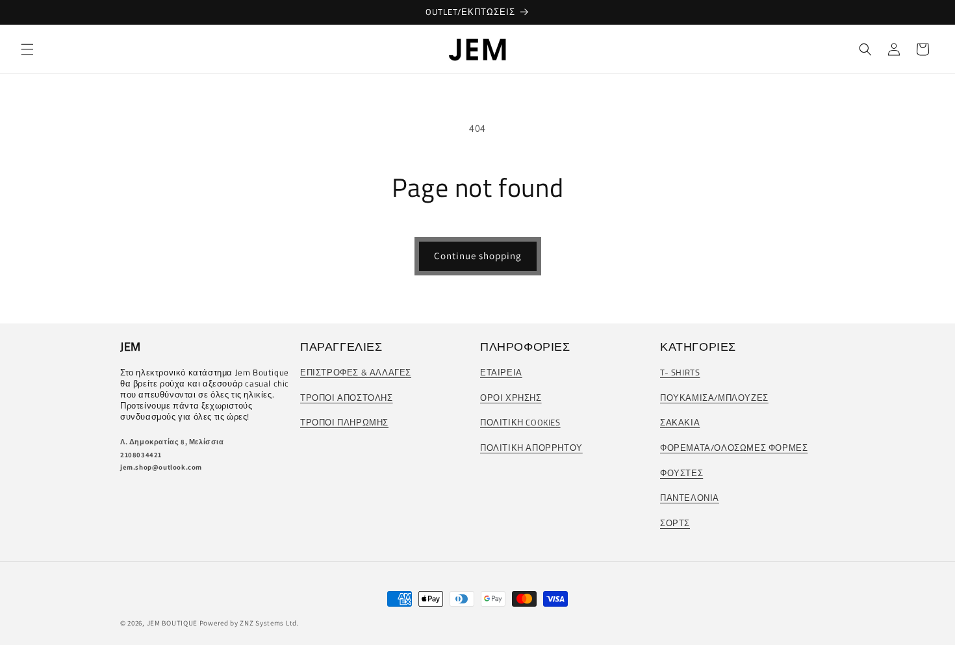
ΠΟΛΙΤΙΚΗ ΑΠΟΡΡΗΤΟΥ (531, 447)
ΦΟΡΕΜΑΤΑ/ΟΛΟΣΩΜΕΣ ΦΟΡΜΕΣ (734, 447)
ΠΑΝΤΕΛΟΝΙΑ (689, 497)
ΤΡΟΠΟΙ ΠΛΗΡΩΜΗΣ (344, 422)
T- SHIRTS (680, 372)
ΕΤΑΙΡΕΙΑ (501, 372)
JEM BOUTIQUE (172, 622)
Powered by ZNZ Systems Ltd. (249, 622)
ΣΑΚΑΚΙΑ (680, 422)
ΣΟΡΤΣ (675, 522)
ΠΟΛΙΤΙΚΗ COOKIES (520, 422)
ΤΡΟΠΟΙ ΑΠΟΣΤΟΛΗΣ (346, 397)
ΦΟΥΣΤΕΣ (681, 472)
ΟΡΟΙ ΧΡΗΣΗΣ (511, 397)
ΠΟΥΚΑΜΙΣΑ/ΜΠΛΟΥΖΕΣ (714, 397)
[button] (27, 49)
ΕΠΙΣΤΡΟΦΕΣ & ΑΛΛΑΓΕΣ (355, 372)
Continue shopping (478, 255)
